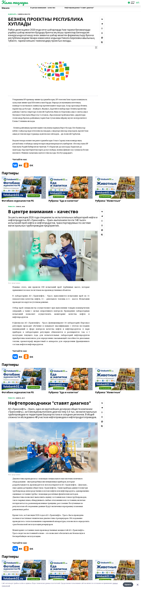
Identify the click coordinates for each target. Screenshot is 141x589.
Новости (11, 206)
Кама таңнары (15, 2)
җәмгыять (12, 14)
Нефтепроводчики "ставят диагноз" (79, 8)
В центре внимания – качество (42, 8)
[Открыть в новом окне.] (17, 165)
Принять (128, 584)
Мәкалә (5, 8)
